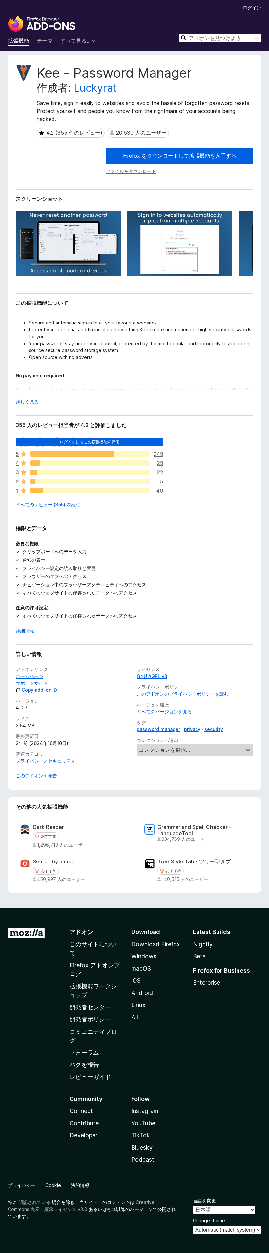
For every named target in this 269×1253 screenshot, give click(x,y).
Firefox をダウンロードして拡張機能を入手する (179, 155)
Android (142, 992)
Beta (199, 956)
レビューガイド (90, 1076)
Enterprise (206, 982)
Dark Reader (48, 827)
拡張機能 (18, 40)
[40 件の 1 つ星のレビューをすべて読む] (90, 490)
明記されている (34, 1202)
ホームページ (29, 676)
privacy (192, 729)
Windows (143, 956)
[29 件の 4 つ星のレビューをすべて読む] (90, 463)
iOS (136, 980)
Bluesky (142, 1147)
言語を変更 (204, 1200)
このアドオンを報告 (36, 775)
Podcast (142, 1159)
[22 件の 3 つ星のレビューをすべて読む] (90, 472)
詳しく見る (27, 401)
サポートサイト (32, 683)
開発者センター (90, 1007)
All (134, 1017)
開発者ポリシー (90, 1019)
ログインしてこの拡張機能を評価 (89, 441)
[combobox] (220, 38)
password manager (158, 729)
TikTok (140, 1135)
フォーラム (84, 1052)
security (213, 729)
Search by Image (54, 862)
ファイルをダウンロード (131, 171)
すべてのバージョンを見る (164, 711)
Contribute (84, 1123)
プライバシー (21, 1185)
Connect (81, 1111)
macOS (141, 968)
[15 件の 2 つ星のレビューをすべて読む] (90, 481)
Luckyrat (95, 87)
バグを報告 (84, 1064)
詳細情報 (25, 630)
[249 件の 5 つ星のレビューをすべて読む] (90, 454)
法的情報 (80, 1185)
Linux (138, 1004)
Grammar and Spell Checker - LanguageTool (194, 830)
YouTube (143, 1123)
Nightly (203, 944)
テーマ (44, 40)
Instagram (144, 1111)
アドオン (81, 932)
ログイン (252, 7)
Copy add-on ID (39, 690)
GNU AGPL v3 (152, 676)
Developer (83, 1135)
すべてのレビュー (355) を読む (48, 504)
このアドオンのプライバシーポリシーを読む (183, 694)
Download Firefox (155, 944)
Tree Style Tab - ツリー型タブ (194, 862)
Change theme (209, 1220)
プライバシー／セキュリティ (45, 761)
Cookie (53, 1185)
